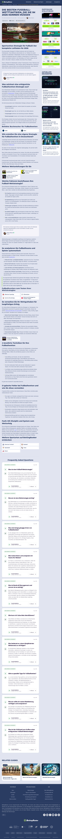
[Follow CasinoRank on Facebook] (44, 815)
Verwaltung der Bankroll (30, 797)
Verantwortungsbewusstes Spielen (31, 837)
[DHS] (30, 827)
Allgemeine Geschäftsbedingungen (44, 837)
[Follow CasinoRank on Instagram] (47, 815)
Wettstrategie (31, 790)
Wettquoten (11, 144)
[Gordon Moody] (44, 827)
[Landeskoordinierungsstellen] (36, 827)
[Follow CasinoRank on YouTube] (53, 815)
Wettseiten (28, 1)
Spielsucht (13, 837)
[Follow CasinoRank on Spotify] (56, 815)
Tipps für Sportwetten (31, 792)
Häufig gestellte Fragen (30, 799)
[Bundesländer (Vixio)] (24, 827)
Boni (13, 790)
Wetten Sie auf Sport (38, 1)
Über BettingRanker (48, 790)
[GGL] (14, 827)
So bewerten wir (49, 794)
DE (3, 814)
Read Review (51, 28)
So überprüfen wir (49, 792)
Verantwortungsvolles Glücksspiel (31, 794)
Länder (12, 794)
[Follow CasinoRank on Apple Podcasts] (59, 815)
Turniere (13, 797)
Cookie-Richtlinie (6, 837)
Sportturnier (12, 257)
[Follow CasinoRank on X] (50, 815)
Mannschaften (13, 799)
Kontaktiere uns (49, 797)
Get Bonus (51, 26)
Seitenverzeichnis (49, 799)
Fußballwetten (11, 93)
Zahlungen (12, 792)
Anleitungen (49, 1)
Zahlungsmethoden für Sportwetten (14, 310)
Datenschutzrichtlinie (20, 837)
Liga (15, 429)
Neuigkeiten (57, 1)
